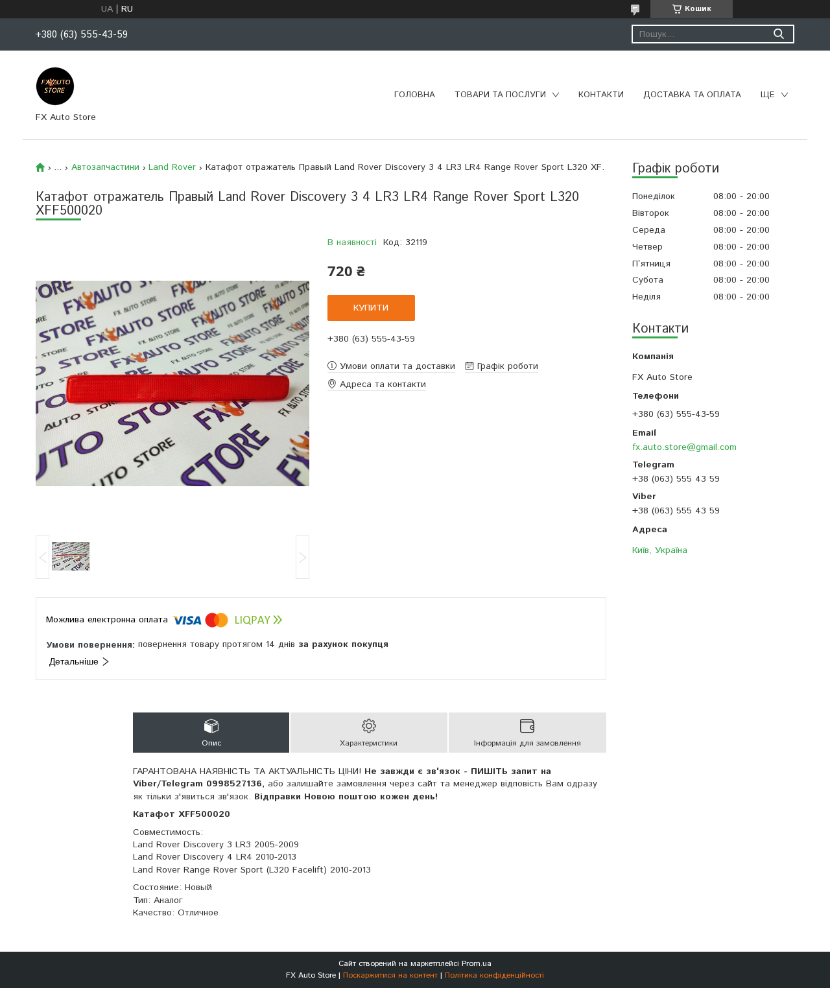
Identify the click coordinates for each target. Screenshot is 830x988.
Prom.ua (477, 963)
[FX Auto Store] (55, 85)
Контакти (601, 95)
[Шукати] (778, 34)
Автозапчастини (105, 167)
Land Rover (172, 167)
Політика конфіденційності (494, 975)
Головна (414, 95)
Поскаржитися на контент (390, 975)
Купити (370, 307)
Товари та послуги (500, 95)
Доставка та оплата (692, 95)
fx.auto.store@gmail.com (684, 447)
